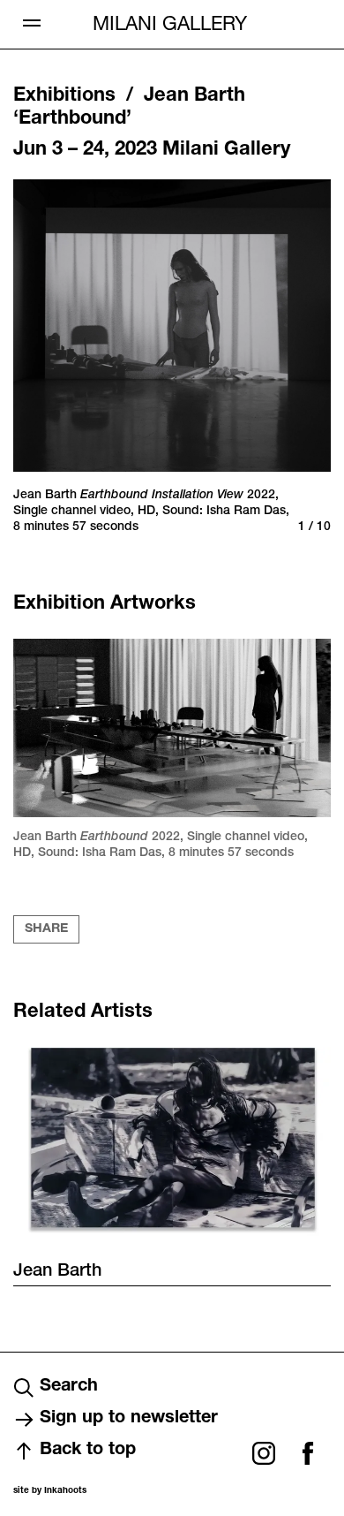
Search (69, 1387)
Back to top (88, 1450)
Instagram (263, 1453)
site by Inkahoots (49, 1491)
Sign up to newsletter (129, 1419)
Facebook (307, 1453)
